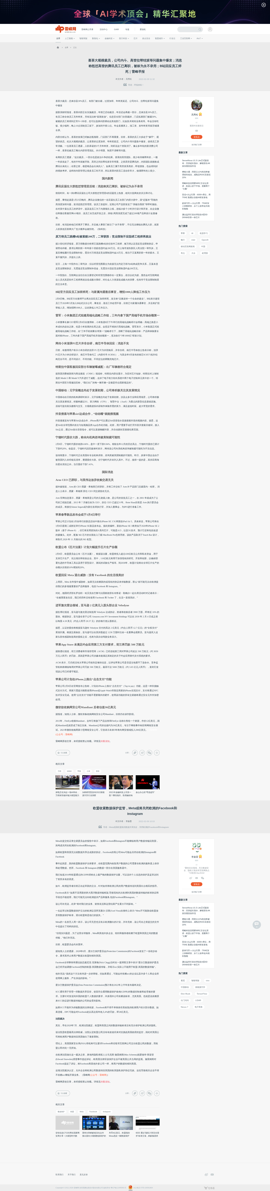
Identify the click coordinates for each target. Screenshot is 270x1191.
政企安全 (146, 38)
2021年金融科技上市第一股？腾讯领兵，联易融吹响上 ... (121, 795)
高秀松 (129, 79)
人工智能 (69, 38)
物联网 (187, 44)
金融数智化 (85, 44)
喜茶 (97, 771)
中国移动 (185, 987)
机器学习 (204, 233)
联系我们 (59, 1174)
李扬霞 (129, 821)
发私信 (197, 137)
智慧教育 (142, 44)
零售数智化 (75, 44)
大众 (193, 253)
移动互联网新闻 (188, 246)
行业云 (172, 38)
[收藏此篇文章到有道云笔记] (135, 753)
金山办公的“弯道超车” (145, 792)
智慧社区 (160, 44)
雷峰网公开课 (87, 29)
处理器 (205, 253)
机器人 (203, 44)
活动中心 (104, 29)
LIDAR (198, 1000)
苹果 (79, 771)
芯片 (136, 38)
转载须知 (105, 741)
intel (193, 240)
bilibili (69, 771)
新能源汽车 (200, 987)
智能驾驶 (83, 38)
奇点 (183, 253)
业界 (58, 38)
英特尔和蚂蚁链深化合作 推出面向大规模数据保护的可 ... (94, 1136)
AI (192, 233)
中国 (203, 246)
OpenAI (205, 240)
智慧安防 (133, 44)
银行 (183, 240)
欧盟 (72, 1112)
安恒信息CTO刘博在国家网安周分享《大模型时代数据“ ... (67, 1136)
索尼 (183, 980)
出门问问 (185, 1000)
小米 (88, 771)
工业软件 (169, 44)
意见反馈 (84, 1174)
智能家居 (211, 44)
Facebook (93, 1112)
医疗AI (103, 44)
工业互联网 (185, 38)
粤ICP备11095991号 (118, 1188)
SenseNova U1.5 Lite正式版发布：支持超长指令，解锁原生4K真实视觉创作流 (196, 163)
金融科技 (108, 38)
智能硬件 (195, 44)
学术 (66, 44)
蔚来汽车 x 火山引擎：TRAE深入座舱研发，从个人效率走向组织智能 (196, 206)
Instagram (107, 1112)
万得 (59, 771)
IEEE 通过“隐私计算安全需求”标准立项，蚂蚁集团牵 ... (147, 1136)
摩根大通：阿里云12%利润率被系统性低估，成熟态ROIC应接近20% (196, 175)
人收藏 (64, 753)
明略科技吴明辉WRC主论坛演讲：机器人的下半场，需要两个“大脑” (196, 186)
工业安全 (178, 44)
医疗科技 (123, 38)
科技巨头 (97, 44)
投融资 (109, 44)
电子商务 (199, 1007)
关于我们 (72, 1174)
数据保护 (61, 1112)
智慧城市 (159, 38)
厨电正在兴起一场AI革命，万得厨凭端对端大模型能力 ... (67, 795)
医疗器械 (117, 44)
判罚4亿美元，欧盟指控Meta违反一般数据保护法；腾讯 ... (119, 1136)
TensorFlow (202, 994)
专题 (127, 29)
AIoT (199, 38)
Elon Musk (185, 994)
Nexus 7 (184, 1007)
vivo (207, 980)
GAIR (116, 29)
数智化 (95, 38)
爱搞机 (143, 29)
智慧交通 (151, 44)
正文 (75, 48)
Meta (82, 1112)
